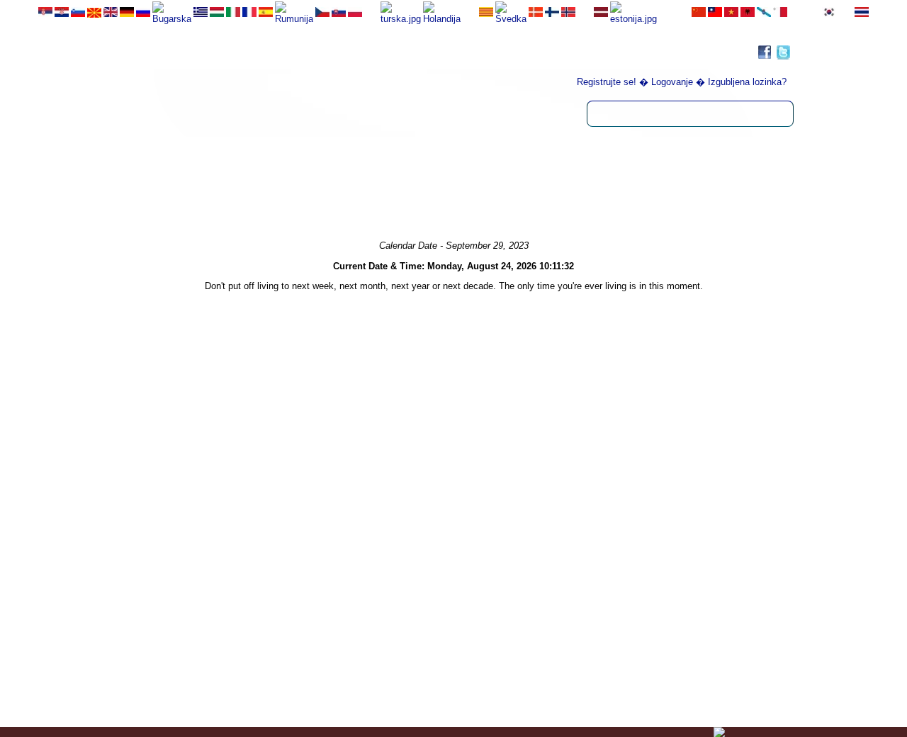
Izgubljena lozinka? (747, 82)
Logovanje (672, 82)
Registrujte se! (606, 82)
